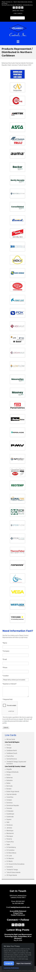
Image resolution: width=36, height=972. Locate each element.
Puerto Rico (10, 756)
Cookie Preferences (18, 915)
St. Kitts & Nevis (11, 853)
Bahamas (9, 777)
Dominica (9, 802)
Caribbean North (11, 750)
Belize (8, 783)
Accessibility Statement (18, 911)
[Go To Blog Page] (19, 7)
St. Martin (9, 861)
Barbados (9, 780)
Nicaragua (9, 836)
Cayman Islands (11, 794)
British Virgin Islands (12, 791)
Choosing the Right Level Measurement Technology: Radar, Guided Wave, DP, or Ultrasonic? (18, 936)
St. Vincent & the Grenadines (15, 864)
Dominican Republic (12, 805)
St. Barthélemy (11, 847)
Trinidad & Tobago (12, 869)
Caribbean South (11, 753)
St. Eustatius (10, 850)
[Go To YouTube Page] (22, 7)
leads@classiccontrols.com (20, 907)
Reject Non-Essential (23, 963)
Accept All (8, 963)
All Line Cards (10, 739)
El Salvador (10, 811)
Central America (11, 759)
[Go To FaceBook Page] (14, 7)
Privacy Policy (18, 913)
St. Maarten (10, 858)
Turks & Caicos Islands (13, 872)
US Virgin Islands (11, 875)
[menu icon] (18, 42)
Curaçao (9, 800)
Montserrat (10, 833)
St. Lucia (9, 855)
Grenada (9, 808)
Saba (8, 844)
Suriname (9, 867)
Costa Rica (9, 797)
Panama (9, 839)
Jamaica (9, 828)
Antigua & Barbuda (12, 772)
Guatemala (10, 816)
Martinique (9, 830)
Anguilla (9, 769)
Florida (8, 745)
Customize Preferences (11, 968)
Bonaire (8, 789)
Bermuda (9, 786)
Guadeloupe (10, 814)
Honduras (9, 825)
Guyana (8, 819)
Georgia (8, 747)
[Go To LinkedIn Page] (16, 7)
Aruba (8, 775)
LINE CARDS (18, 13)
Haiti (7, 822)
